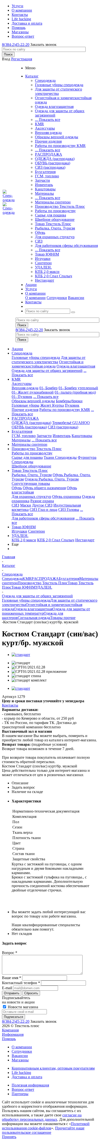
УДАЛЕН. (43, 267)
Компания (10, 1030)
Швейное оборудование (55, 219)
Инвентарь (44, 185)
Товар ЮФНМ (47, 254)
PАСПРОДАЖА (48, 154)
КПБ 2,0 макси (47, 272)
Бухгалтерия (45, 172)
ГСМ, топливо (47, 176)
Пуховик (72, 405)
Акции (17, 349)
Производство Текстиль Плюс (60, 206)
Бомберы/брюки (69, 401)
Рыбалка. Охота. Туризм (55, 228)
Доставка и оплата (27, 1077)
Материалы (44, 193)
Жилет (46, 405)
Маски (25, 505)
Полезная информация (30, 1085)
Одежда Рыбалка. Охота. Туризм (52, 479)
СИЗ (38, 241)
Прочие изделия (48, 141)
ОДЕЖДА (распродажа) (55, 159)
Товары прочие (62, 618)
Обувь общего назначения (44, 488)
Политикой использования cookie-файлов (46, 1126)
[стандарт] (21, 655)
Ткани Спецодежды (60, 457)
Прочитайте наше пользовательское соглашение (43, 1130)
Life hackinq (21, 1073)
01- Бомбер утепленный (78, 388)
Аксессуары (45, 128)
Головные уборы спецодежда (59, 85)
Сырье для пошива (50, 215)
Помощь (9, 1039)
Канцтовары (45, 189)
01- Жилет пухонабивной (33, 392)
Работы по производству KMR (60, 146)
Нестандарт (44, 280)
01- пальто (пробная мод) (75, 392)
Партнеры (20, 1094)
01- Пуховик (22, 397)
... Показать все (47, 120)
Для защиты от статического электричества (58, 91)
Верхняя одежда (48, 133)
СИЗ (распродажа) (50, 167)
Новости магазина (22, 1007)
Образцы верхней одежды (56, 137)
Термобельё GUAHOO (71, 423)
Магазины (20, 1060)
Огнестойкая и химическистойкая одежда (47, 364)
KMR (39, 124)
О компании (35, 298)
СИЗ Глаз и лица (43, 510)
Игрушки (42, 259)
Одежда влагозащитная (54, 106)
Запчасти (42, 180)
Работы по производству (55, 211)
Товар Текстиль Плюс (53, 224)
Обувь (40, 232)
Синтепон (43, 263)
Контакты (10, 705)
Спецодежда (45, 80)
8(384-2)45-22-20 (15, 44)
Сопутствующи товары (31, 483)
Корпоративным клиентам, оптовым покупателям (53, 1068)
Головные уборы (25, 405)
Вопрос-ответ (23, 1089)
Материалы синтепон (53, 202)
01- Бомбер (48, 388)
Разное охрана (42, 501)
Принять (9, 1137)
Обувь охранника (66, 496)
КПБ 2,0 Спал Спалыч (53, 276)
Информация (13, 1034)
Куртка (58, 405)
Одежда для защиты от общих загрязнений (47, 371)
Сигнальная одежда (34, 618)
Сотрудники (57, 298)
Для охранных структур (55, 237)
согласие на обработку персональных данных (42, 1117)
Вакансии (76, 298)
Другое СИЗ (42, 505)
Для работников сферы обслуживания (66, 246)
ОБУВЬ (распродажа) (52, 163)
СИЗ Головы (68, 510)
